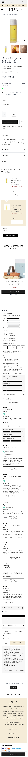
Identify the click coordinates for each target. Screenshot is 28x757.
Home (3, 14)
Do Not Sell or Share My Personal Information (13, 724)
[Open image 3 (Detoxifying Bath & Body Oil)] (24, 49)
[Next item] (24, 274)
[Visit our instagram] (11, 694)
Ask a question (15, 73)
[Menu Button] (1, 9)
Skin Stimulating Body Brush (14, 281)
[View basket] (24, 9)
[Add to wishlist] (22, 122)
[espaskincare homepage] (13, 9)
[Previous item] (2, 274)
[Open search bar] (4, 9)
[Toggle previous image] (1, 29)
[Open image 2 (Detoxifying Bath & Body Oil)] (15, 49)
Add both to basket (10, 235)
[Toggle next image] (25, 29)
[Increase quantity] (14, 114)
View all (23, 83)
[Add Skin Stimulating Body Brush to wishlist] (25, 255)
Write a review (6, 73)
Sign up (13, 687)
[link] (22, 9)
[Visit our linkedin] (19, 694)
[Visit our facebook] (8, 694)
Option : (4, 101)
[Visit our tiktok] (15, 694)
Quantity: (5, 111)
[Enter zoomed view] (24, 40)
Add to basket (14, 292)
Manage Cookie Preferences (13, 722)
